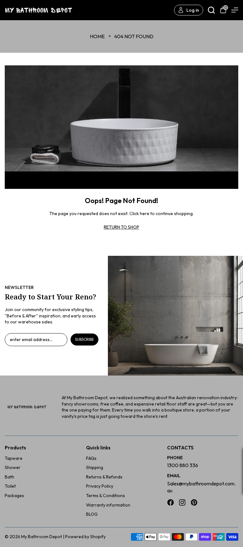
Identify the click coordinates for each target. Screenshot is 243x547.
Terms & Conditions (105, 495)
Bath (9, 477)
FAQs (91, 458)
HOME (97, 36)
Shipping (94, 467)
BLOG (92, 514)
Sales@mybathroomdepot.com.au (201, 487)
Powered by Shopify (85, 536)
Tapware (13, 458)
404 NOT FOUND (133, 36)
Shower (13, 467)
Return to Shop (121, 227)
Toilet (10, 486)
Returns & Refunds (104, 477)
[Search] (211, 10)
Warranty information (108, 505)
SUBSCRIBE (84, 339)
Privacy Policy (99, 486)
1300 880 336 (182, 465)
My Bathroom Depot (41, 536)
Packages (14, 495)
